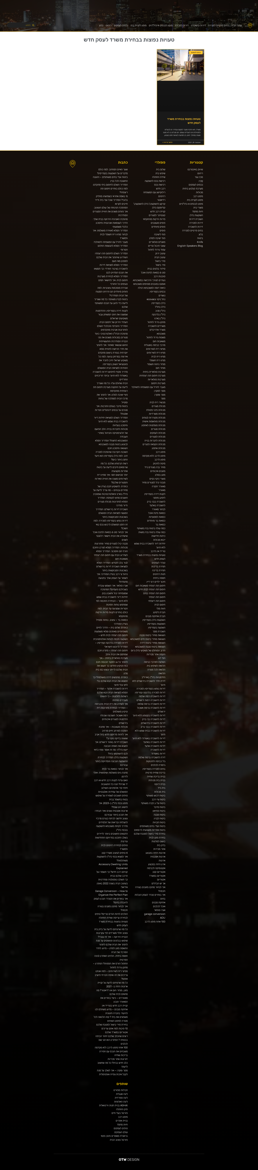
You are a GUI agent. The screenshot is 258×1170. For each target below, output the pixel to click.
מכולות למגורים (157, 436)
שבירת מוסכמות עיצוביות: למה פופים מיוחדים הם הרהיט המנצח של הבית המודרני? (112, 291)
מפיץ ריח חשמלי (157, 360)
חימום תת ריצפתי (156, 600)
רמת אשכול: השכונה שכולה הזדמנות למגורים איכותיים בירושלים (114, 719)
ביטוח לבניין (159, 818)
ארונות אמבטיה (157, 856)
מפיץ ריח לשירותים (156, 352)
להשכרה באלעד (157, 505)
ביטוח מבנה (159, 814)
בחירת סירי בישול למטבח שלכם (149, 833)
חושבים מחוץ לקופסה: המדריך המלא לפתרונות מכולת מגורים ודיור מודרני (113, 501)
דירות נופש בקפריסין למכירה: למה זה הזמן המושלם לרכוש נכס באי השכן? (111, 524)
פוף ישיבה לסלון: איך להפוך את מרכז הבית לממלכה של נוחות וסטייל (112, 398)
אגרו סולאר (159, 910)
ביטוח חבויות (159, 822)
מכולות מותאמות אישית (153, 421)
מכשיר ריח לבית (157, 402)
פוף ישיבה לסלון (157, 238)
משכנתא (161, 333)
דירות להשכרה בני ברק (153, 719)
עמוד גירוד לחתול (156, 249)
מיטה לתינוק (159, 463)
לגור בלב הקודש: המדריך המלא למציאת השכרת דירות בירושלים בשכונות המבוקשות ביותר (112, 566)
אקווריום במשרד (157, 875)
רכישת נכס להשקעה (155, 180)
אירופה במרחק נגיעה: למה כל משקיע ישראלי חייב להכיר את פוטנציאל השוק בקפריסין (113, 360)
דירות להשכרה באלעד (154, 742)
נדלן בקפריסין (158, 303)
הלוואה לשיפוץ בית (156, 665)
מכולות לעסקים (157, 432)
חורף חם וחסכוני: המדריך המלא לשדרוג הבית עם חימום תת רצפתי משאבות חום (111, 555)
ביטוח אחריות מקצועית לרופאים (149, 829)
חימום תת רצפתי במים (154, 593)
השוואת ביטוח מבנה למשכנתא (150, 646)
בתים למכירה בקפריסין (154, 768)
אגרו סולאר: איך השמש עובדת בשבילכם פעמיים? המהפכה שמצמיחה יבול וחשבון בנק (113, 589)
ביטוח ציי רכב (158, 799)
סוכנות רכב (159, 276)
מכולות (199, 192)
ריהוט (108, 25)
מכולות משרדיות (157, 413)
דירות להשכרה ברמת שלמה (151, 703)
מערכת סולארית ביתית (154, 371)
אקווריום (161, 879)
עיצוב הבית (159, 257)
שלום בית (160, 169)
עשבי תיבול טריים (156, 245)
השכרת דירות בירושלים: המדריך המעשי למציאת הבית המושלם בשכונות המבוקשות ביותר (112, 513)
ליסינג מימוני (159, 497)
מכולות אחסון (158, 448)
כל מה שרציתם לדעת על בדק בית (111, 929)
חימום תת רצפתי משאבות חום (150, 585)
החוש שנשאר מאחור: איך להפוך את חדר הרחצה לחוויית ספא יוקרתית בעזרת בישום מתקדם (112, 348)
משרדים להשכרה (156, 326)
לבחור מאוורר (158, 509)
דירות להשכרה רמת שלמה (152, 696)
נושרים (162, 295)
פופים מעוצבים (158, 222)
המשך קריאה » (167, 142)
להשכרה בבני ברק (156, 501)
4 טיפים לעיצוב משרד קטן (115, 852)
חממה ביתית (159, 578)
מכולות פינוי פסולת (155, 410)
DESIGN (129, 1160)
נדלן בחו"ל (160, 306)
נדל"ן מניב (160, 310)
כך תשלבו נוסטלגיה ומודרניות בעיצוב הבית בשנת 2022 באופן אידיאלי (112, 883)
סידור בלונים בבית (156, 268)
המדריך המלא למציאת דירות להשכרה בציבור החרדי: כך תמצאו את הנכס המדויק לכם (111, 268)
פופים (162, 230)
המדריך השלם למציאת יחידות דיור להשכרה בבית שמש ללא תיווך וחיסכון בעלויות (111, 421)
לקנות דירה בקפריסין (154, 494)
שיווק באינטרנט (195, 169)
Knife (200, 242)
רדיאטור (161, 199)
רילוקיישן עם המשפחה (154, 192)
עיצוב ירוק (160, 253)
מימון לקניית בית (138, 25)
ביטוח (200, 238)
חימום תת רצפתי (157, 597)
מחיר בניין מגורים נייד (154, 467)
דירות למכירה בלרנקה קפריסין (150, 692)
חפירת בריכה (158, 570)
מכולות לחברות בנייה (154, 440)
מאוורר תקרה (158, 486)
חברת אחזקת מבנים (155, 616)
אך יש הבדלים (158, 883)
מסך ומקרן (160, 394)
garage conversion (154, 913)
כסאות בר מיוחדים (156, 520)
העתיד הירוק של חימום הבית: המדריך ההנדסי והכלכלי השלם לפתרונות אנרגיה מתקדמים (112, 326)
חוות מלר (160, 608)
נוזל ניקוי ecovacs (156, 299)
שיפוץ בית (160, 173)
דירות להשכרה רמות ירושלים (151, 700)
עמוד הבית (236, 25)
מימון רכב (198, 196)
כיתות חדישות (158, 535)
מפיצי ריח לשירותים (155, 348)
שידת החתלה (158, 177)
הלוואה (161, 673)
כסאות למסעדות (157, 516)
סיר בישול (160, 264)
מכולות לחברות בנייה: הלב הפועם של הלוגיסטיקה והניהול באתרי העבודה (111, 432)
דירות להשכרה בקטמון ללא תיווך (149, 715)
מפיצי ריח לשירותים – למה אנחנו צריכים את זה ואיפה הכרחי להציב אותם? (111, 975)
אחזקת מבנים (158, 902)
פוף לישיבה (159, 234)
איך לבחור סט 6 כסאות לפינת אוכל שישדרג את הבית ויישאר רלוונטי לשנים (110, 536)
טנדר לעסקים (158, 562)
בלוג (101, 25)
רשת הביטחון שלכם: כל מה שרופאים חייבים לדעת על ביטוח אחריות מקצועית (112, 467)
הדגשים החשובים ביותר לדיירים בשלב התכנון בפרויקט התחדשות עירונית (111, 837)
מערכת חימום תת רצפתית (152, 375)
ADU (162, 917)
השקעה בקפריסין (156, 627)
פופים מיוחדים (158, 226)
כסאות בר (160, 524)
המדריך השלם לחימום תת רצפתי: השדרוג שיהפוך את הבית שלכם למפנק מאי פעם (111, 257)
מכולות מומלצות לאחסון (153, 425)
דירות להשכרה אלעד (155, 745)
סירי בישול (160, 261)
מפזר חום (160, 367)
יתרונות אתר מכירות (118, 1059)
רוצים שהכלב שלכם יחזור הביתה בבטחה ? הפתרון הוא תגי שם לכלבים (111, 1040)
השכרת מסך (159, 631)
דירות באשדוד (158, 753)
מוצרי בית (198, 207)
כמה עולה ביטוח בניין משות (151, 532)
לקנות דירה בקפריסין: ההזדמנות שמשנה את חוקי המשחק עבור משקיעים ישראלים (112, 314)
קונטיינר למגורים (157, 215)
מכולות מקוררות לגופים (153, 417)
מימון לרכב (160, 459)
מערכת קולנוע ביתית (192, 188)
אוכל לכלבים (159, 906)
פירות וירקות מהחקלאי (154, 219)
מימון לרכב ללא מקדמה (153, 455)
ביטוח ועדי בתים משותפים (152, 826)
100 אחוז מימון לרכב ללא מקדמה (111, 1047)
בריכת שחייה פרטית (155, 772)
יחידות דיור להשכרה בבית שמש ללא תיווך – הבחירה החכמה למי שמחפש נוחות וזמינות (112, 600)
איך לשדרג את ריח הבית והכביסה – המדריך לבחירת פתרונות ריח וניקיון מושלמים (111, 707)
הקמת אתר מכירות (156, 654)
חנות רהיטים (159, 574)
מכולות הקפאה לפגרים (154, 444)
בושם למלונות (158, 841)
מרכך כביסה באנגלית (154, 345)
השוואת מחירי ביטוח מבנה (152, 635)
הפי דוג (161, 658)
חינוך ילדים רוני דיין (156, 581)
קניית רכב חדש (157, 211)
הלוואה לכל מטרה (156, 669)
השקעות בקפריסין (156, 623)
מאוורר (161, 490)
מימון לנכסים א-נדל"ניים (161, 25)
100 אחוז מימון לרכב (155, 921)
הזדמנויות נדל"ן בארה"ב (153, 677)
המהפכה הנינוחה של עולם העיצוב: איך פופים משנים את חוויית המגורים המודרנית (110, 211)
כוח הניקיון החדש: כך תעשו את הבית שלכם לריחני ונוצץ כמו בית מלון (112, 669)
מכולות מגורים (158, 429)
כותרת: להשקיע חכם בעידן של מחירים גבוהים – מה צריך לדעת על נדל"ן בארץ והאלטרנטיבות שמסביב (110, 490)
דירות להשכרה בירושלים (153, 723)
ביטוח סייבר (159, 807)
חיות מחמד (197, 211)
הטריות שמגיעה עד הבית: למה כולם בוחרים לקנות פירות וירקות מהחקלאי (112, 612)
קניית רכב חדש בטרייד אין (115, 1005)
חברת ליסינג (159, 612)
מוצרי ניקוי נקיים (157, 478)
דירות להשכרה (198, 25)
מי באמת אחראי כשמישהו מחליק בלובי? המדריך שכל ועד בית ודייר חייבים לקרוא (111, 200)
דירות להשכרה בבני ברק (153, 726)
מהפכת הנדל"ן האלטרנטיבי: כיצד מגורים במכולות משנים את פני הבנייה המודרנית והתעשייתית (111, 337)
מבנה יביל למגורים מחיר (153, 482)
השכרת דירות (196, 219)
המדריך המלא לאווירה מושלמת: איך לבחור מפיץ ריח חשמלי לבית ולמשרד (110, 234)
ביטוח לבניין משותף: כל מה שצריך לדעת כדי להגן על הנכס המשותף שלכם (111, 303)
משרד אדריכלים (157, 329)
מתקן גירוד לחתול (156, 322)
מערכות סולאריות (156, 379)
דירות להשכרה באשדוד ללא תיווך (148, 738)
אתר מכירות (159, 849)
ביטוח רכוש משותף (155, 795)
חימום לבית (159, 604)
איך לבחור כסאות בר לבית (115, 768)
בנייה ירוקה (159, 784)
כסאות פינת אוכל (156, 513)
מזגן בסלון (160, 474)
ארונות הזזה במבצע (155, 852)
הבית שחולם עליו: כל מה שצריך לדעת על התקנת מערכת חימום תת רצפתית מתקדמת (110, 387)
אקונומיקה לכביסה (156, 868)
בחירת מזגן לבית (157, 837)
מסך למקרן (159, 390)
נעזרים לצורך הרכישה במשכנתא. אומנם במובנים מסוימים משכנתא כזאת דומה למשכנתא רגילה (148, 284)
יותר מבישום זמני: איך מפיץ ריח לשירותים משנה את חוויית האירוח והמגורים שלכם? (111, 478)
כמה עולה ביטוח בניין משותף (151, 528)
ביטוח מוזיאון (159, 810)
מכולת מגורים (158, 406)
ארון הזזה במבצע (156, 864)
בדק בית (161, 845)
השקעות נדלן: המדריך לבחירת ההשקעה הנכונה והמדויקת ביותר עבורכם (111, 761)
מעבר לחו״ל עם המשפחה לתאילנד (148, 387)
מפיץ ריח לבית (158, 356)
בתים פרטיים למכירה (218, 25)
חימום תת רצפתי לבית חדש (151, 589)
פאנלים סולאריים (157, 242)
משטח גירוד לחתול (155, 337)
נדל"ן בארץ (159, 318)
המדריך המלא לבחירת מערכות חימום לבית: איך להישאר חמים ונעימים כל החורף (112, 280)
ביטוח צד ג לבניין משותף (153, 803)
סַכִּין (201, 180)
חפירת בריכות (158, 566)
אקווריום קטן (159, 871)
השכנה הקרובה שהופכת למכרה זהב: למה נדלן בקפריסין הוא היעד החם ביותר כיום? (111, 455)
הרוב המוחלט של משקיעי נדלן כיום (148, 650)
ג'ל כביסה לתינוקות (155, 761)
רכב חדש (160, 188)
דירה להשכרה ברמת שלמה (151, 757)
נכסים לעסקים (121, 25)
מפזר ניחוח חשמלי (156, 364)
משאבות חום (159, 341)
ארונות (162, 860)
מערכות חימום (158, 383)
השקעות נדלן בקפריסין (153, 619)
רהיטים (161, 196)
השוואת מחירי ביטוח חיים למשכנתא (147, 639)
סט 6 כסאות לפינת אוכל (153, 272)
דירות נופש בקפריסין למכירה (151, 688)
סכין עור (199, 177)
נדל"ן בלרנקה (158, 314)
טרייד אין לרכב (158, 551)
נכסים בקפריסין (157, 291)
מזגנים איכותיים (157, 471)
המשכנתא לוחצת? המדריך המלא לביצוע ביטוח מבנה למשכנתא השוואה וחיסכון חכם (111, 444)
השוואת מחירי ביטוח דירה (152, 642)
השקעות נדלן (196, 215)
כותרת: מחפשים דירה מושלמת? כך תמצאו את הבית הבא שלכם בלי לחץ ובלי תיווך (110, 681)
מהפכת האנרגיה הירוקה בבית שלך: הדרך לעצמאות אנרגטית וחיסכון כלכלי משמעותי (110, 223)
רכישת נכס (159, 184)
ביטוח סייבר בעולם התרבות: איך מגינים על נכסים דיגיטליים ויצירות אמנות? (111, 410)
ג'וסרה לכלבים (158, 765)
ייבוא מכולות (159, 539)
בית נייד (161, 787)
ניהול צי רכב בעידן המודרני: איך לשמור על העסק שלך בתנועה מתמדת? (112, 578)
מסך (163, 398)
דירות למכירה (182, 25)
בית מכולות (159, 791)
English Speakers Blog (190, 245)
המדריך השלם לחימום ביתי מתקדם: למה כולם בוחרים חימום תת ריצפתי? (110, 188)
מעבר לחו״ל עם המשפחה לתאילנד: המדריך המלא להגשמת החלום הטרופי (110, 245)
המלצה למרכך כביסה (154, 662)
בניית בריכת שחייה (156, 776)
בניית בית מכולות (156, 780)
